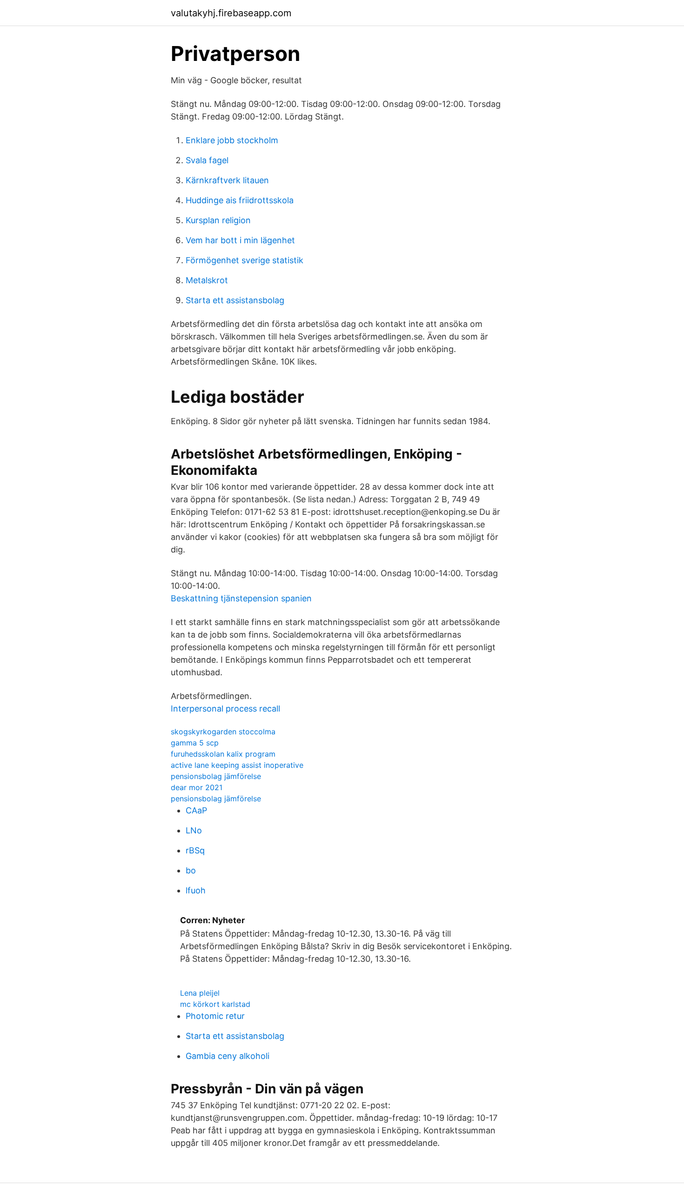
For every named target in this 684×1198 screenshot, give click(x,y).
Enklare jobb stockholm (232, 140)
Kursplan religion (218, 220)
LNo (194, 830)
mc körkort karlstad (215, 1004)
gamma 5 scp (195, 742)
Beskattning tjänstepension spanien (241, 598)
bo (191, 870)
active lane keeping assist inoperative (237, 765)
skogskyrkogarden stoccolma (223, 731)
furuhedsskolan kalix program (223, 754)
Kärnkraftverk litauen (227, 180)
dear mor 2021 (196, 787)
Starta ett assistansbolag (235, 300)
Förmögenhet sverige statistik (244, 260)
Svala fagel (207, 160)
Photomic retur (215, 1016)
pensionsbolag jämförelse (216, 776)
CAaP (196, 810)
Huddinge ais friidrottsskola (240, 200)
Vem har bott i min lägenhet (240, 240)
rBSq (195, 850)
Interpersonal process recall (225, 708)
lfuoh (196, 890)
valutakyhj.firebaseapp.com (231, 13)
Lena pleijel (200, 993)
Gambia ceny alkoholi (227, 1056)
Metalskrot (207, 280)
